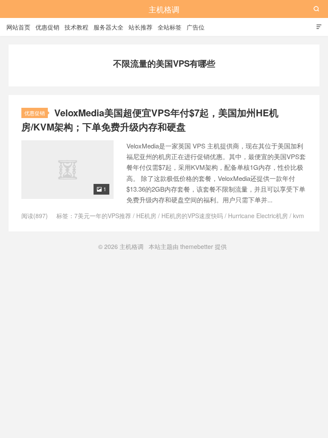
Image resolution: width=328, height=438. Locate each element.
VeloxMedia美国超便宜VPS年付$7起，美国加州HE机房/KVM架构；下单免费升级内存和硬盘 (149, 119)
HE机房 (146, 215)
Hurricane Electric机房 (258, 215)
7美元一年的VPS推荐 (102, 215)
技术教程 (76, 27)
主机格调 (164, 9)
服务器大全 (108, 27)
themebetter (196, 246)
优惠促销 (47, 27)
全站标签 (170, 27)
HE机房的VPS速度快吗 (192, 215)
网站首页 (18, 27)
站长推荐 (140, 27)
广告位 (196, 27)
